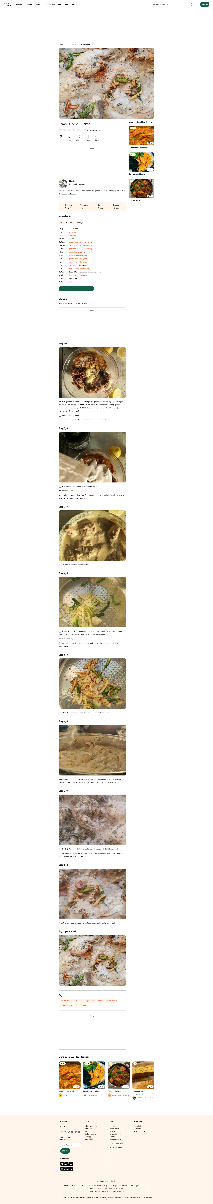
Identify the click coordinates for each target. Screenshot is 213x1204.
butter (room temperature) (79, 268)
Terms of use (114, 1129)
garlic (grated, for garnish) (79, 262)
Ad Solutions (138, 1126)
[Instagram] (65, 1131)
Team (87, 1131)
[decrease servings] (61, 222)
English (120, 1147)
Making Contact (140, 1131)
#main (100, 1000)
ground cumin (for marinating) (80, 248)
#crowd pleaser (111, 1000)
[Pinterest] (75, 1131)
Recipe (61, 45)
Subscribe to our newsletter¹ (66, 1138)
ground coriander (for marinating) (82, 252)
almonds (72, 232)
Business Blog (139, 1129)
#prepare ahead (66, 1005)
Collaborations (90, 1134)
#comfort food (80, 1005)
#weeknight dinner (87, 1000)
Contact (112, 1137)
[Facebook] (62, 1131)
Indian (74, 45)
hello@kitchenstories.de (140, 1186)
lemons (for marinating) (78, 275)
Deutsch (112, 1147)
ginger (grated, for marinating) (81, 242)
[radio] (60, 129)
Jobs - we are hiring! (92, 1126)
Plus (88, 1139)
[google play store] (70, 1169)
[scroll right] (158, 1074)
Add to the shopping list (77, 289)
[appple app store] (70, 1164)
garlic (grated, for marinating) (80, 245)
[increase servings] (71, 222)
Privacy (112, 1131)
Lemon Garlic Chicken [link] (86, 45)
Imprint (112, 1126)
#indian (74, 1000)
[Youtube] (72, 1131)
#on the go (64, 1000)
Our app (88, 1137)
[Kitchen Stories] (7, 4)
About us (88, 1129)
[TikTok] (68, 1131)
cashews (72, 235)
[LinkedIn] (79, 1131)
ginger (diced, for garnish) (79, 258)
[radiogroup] (70, 130)
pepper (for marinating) (78, 255)
